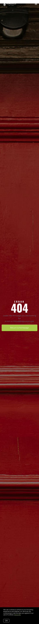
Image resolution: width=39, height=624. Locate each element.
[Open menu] (36, 4)
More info (17, 615)
